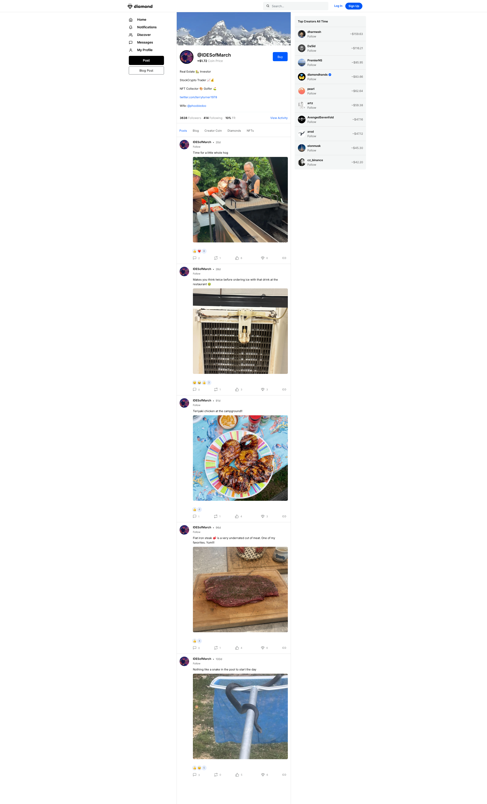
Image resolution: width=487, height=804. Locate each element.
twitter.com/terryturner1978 (198, 97)
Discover (143, 35)
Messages (144, 42)
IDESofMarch (202, 142)
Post (146, 60)
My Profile (144, 50)
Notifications (146, 27)
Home (141, 19)
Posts (183, 130)
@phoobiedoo (196, 106)
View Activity (279, 118)
